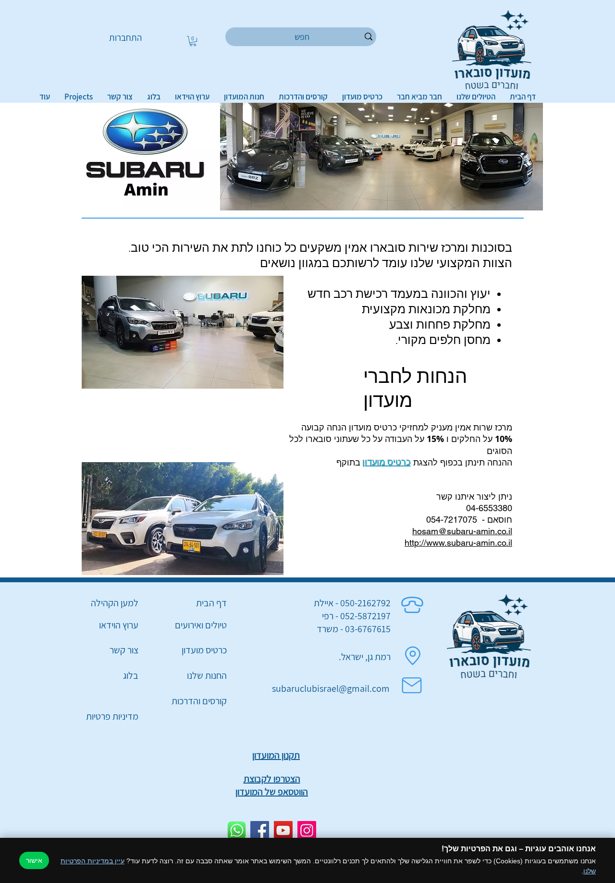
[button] (193, 41)
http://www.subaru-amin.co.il (458, 543)
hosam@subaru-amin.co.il (462, 531)
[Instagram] (306, 830)
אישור (34, 860)
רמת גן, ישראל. (365, 656)
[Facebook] (259, 830)
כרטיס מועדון (387, 462)
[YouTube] (283, 830)
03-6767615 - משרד (354, 629)
